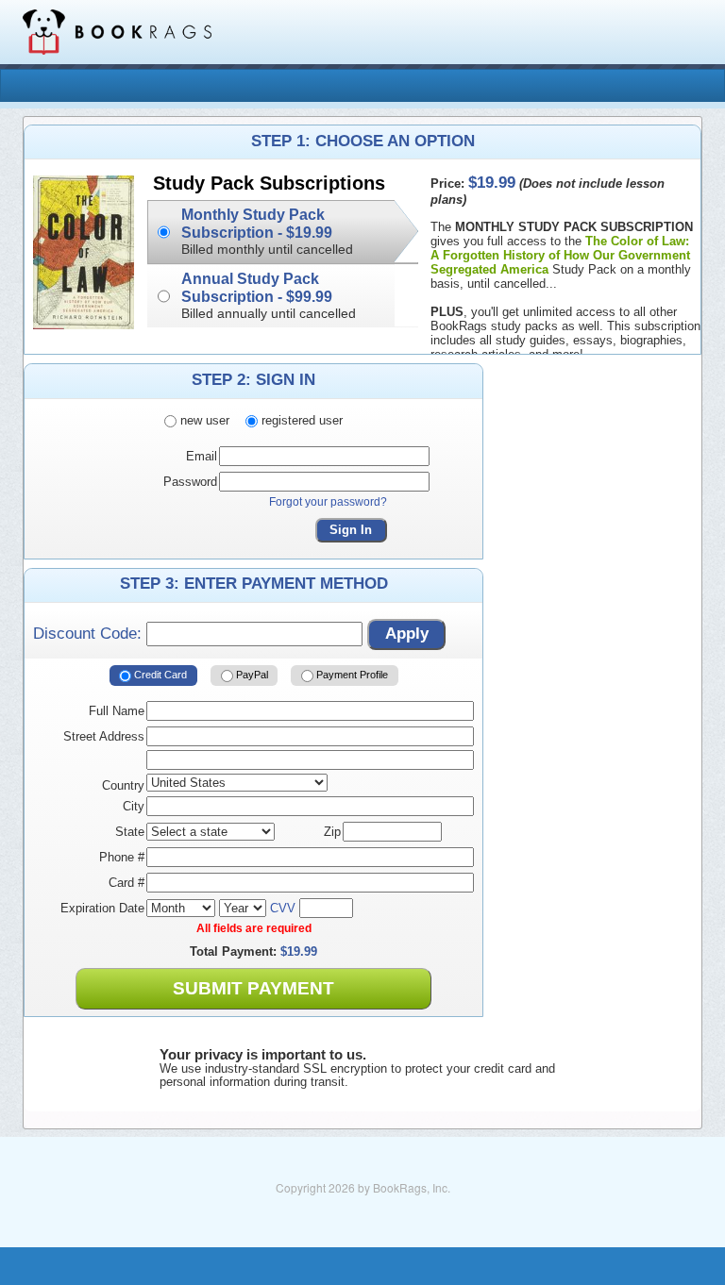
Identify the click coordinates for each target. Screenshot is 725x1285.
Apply (407, 633)
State (129, 832)
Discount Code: (89, 633)
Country (123, 785)
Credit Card (159, 674)
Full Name (116, 711)
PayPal (250, 674)
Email (201, 456)
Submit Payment (253, 988)
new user (203, 420)
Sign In (350, 530)
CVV (282, 908)
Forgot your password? (328, 502)
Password (190, 482)
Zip (332, 832)
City (133, 806)
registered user (300, 420)
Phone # (121, 857)
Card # (126, 883)
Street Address (103, 736)
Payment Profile (350, 674)
